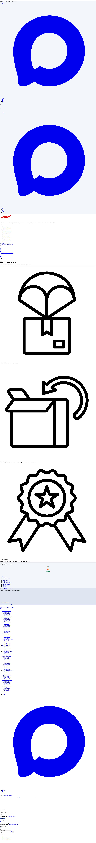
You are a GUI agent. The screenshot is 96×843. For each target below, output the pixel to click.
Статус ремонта (5, 580)
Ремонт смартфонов (6, 840)
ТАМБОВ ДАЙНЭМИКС (5, 243)
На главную (2, 265)
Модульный (6, 612)
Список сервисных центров (7, 604)
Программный (7, 614)
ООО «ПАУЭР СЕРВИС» (8, 588)
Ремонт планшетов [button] (6, 622)
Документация (5, 603)
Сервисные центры (6, 578)
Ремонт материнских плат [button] (7, 651)
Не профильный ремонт (6, 239)
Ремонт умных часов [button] (6, 686)
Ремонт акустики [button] (6, 665)
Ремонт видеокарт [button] (6, 645)
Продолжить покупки (13, 824)
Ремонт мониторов (5, 235)
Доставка (4, 581)
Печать (3, 241)
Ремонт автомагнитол (6, 238)
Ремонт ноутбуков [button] (6, 627)
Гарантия (4, 586)
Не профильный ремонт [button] (7, 680)
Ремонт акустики (5, 236)
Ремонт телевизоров (5, 234)
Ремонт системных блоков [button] (8, 639)
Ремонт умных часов (5, 240)
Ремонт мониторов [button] (6, 661)
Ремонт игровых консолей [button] (7, 633)
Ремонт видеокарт (5, 232)
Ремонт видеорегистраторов (7, 237)
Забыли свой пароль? (12, 816)
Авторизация (2, 818)
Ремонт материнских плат (6, 233)
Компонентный (7, 613)
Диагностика (4, 836)
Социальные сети (5, 602)
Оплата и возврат (5, 585)
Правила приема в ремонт (7, 582)
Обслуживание (7, 615)
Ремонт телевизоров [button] (6, 656)
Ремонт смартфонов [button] (6, 611)
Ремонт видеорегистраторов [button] (8, 670)
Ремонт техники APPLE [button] (7, 617)
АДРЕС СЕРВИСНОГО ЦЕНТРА (6, 244)
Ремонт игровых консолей (7, 837)
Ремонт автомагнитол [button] (7, 675)
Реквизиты (4, 576)
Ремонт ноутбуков (5, 838)
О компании (4, 577)
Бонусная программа (6, 584)
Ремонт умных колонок (6, 839)
